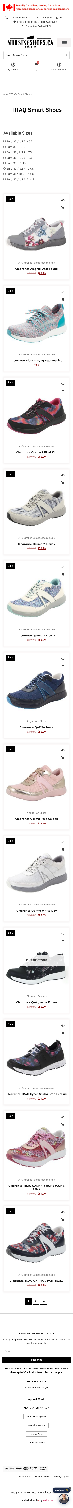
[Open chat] (64, 1499)
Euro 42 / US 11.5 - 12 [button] (20, 179)
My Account (13, 69)
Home (5, 94)
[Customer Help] (59, 64)
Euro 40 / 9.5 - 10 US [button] (20, 168)
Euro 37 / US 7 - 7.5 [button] (19, 152)
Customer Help (59, 69)
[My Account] (13, 64)
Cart (36, 70)
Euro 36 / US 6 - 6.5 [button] (19, 147)
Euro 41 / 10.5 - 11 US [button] (20, 174)
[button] (64, 42)
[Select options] (62, 207)
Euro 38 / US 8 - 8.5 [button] (19, 157)
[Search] (66, 55)
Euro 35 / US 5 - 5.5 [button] (19, 141)
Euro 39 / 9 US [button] (16, 163)
